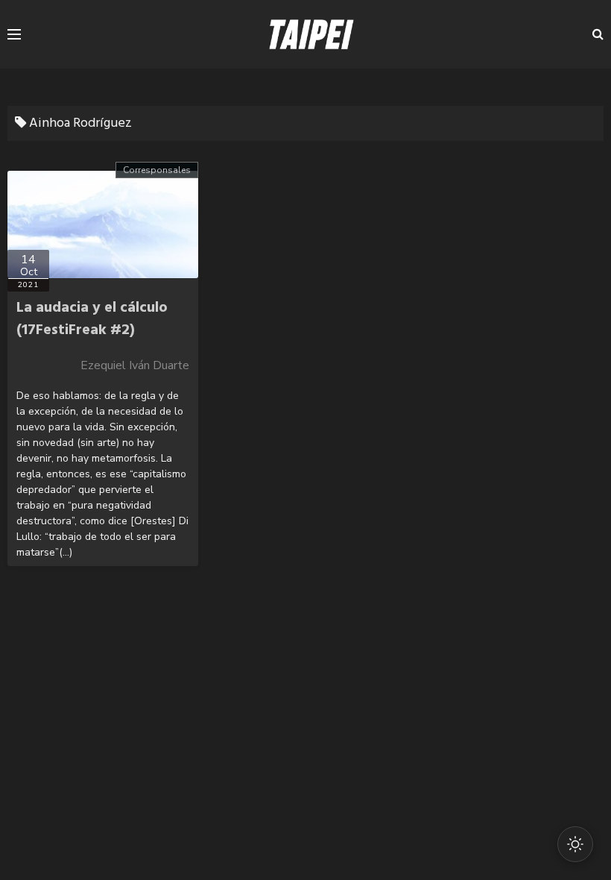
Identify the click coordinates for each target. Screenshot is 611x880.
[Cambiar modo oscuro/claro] (575, 844)
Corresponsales (157, 170)
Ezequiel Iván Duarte (134, 365)
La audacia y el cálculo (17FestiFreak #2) (92, 319)
